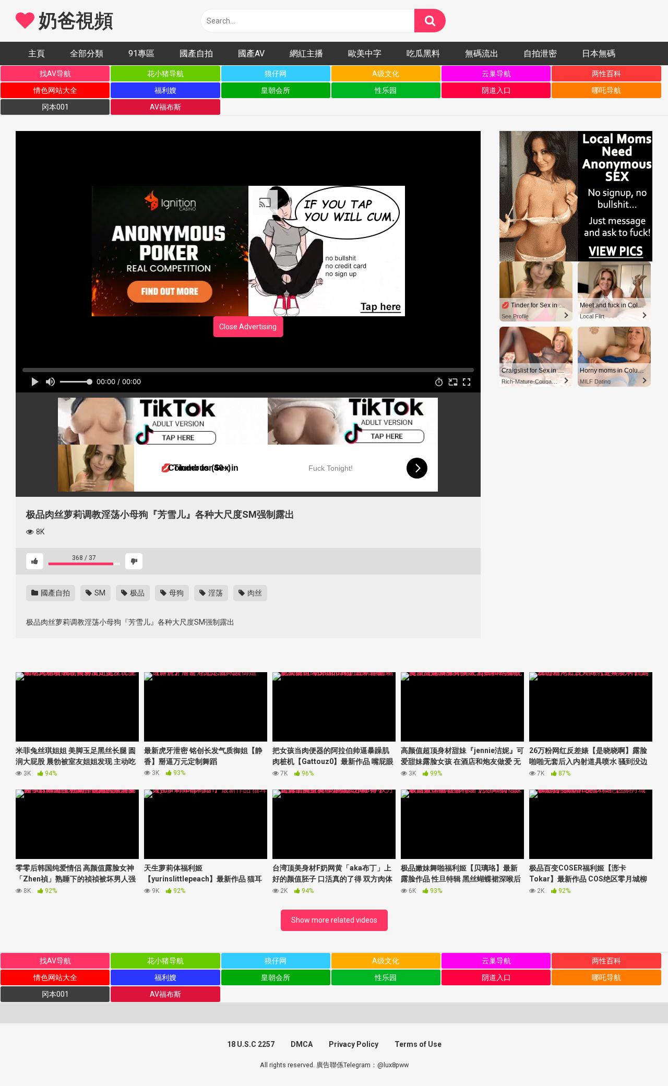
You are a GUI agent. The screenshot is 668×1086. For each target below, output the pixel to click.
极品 (136, 593)
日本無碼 (598, 53)
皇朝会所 (275, 90)
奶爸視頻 (73, 21)
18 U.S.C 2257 (251, 1044)
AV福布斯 (165, 107)
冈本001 (55, 107)
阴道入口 (496, 90)
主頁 (36, 53)
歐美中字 (364, 53)
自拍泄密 (540, 53)
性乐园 (386, 90)
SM (99, 593)
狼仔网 (276, 73)
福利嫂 (165, 90)
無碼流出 (481, 53)
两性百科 (606, 73)
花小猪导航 (165, 73)
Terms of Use (418, 1044)
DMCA (302, 1044)
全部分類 (86, 53)
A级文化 (385, 73)
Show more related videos (334, 920)
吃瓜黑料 (423, 53)
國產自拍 (196, 53)
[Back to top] (633, 1054)
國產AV (251, 53)
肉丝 (254, 593)
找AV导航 (55, 73)
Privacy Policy (353, 1044)
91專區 (141, 53)
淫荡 (215, 593)
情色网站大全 (55, 90)
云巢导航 (496, 73)
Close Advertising (248, 327)
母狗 (176, 593)
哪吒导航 (606, 90)
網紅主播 (306, 53)
